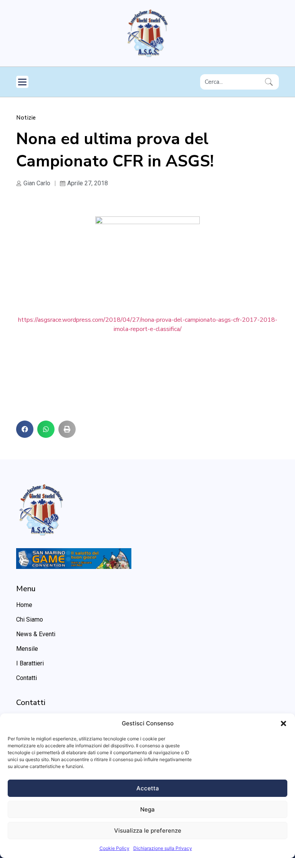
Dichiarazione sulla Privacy (162, 848)
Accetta (147, 788)
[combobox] (231, 82)
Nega (147, 809)
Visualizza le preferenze (147, 830)
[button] (283, 723)
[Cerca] (270, 82)
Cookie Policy (114, 848)
